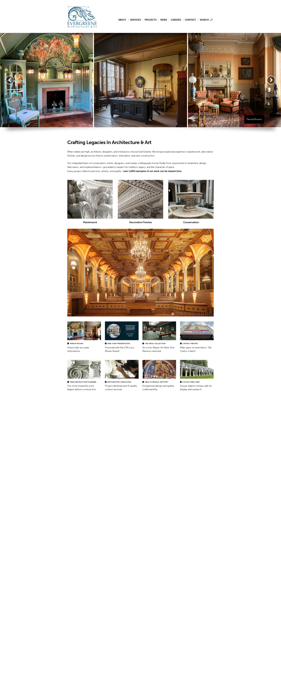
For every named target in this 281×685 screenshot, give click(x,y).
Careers (176, 20)
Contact (190, 20)
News (163, 20)
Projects (151, 20)
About (122, 20)
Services (135, 20)
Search (204, 20)
